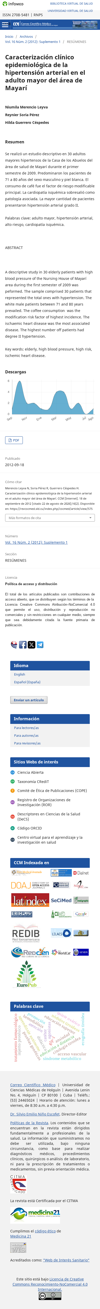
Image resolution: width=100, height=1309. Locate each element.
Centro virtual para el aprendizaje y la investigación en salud (50, 840)
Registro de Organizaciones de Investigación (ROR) (44, 802)
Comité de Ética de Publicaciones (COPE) (52, 790)
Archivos (26, 36)
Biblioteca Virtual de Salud (71, 3)
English (19, 674)
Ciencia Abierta (30, 772)
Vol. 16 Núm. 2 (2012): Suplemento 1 (33, 41)
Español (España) (27, 682)
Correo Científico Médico (32, 1084)
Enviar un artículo (29, 700)
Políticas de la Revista (29, 1122)
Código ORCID (29, 828)
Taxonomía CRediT (33, 781)
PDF (15, 440)
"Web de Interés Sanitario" (66, 1260)
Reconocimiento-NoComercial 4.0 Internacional (59, 1287)
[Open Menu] (5, 25)
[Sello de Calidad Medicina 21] (35, 1222)
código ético (45, 1231)
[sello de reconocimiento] (18, 1251)
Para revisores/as (27, 743)
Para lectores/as (26, 727)
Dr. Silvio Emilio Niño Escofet (34, 1114)
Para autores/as (26, 735)
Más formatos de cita (25, 517)
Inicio (9, 36)
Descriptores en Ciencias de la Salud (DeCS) (48, 817)
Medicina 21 (20, 1236)
